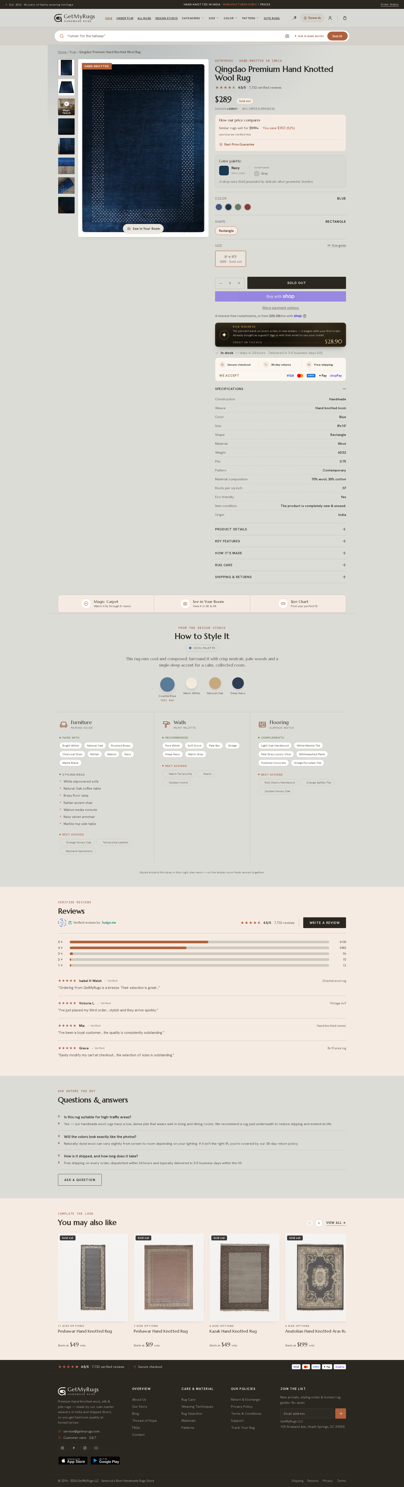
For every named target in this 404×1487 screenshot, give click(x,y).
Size (212, 18)
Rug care (224, 565)
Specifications (229, 389)
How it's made (228, 553)
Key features (227, 541)
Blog (135, 1413)
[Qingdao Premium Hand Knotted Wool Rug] (66, 67)
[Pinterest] (84, 1447)
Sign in (274, 335)
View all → (336, 1223)
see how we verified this (235, 134)
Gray (264, 173)
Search (337, 36)
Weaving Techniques (197, 1406)
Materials (188, 1420)
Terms (341, 1481)
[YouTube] (96, 1447)
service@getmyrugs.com (81, 1431)
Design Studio (166, 18)
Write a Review (325, 923)
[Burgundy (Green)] (247, 207)
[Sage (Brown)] (238, 207)
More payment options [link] (280, 307)
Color (229, 18)
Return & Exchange (245, 1399)
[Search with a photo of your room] (287, 36)
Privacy (328, 1481)
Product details (231, 529)
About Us (139, 1399)
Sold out (296, 283)
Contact (138, 1434)
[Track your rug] (294, 18)
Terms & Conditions (246, 1413)
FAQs (136, 1427)
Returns (312, 1481)
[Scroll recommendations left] (310, 1223)
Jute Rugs (272, 18)
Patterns (187, 1427)
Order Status (390, 4)
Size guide (339, 246)
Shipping (297, 1481)
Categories (191, 18)
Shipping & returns (233, 577)
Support (237, 1420)
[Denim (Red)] (219, 207)
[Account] (330, 18)
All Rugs (144, 18)
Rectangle (226, 231)
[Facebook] (73, 1447)
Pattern (248, 18)
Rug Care (188, 1399)
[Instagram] (62, 1447)
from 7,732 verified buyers (227, 4)
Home (62, 52)
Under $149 (124, 18)
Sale (108, 18)
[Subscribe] (340, 1413)
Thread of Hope (144, 1420)
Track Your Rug (243, 1427)
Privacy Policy (242, 1406)
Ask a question (79, 1180)
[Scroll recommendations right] (319, 1223)
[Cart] (345, 18)
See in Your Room (146, 228)
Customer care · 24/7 (79, 1438)
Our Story (139, 1406)
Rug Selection (191, 1413)
